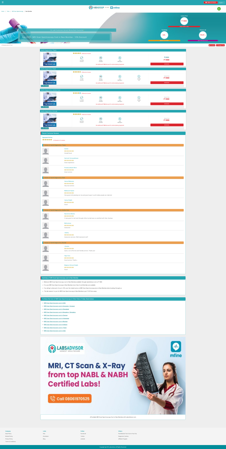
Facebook (83, 433)
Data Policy (8, 433)
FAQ (44, 433)
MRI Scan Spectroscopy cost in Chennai (55, 315)
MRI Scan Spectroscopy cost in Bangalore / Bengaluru (60, 312)
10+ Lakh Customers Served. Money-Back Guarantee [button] (67, 30)
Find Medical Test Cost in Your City (127, 433)
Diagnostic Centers (123, 436)
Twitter (82, 436)
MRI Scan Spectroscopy (17, 11)
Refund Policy (9, 436)
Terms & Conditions (10, 441)
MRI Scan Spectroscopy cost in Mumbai (55, 321)
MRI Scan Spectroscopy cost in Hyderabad (56, 318)
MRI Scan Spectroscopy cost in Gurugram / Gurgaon (59, 306)
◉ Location (212, 45)
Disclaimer (46, 436)
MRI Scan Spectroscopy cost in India (55, 331)
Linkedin (83, 439)
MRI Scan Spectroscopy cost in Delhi (55, 303)
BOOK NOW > (167, 64)
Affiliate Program (122, 439)
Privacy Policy (9, 439)
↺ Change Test (220, 45)
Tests (8, 11)
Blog (44, 439)
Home (2, 11)
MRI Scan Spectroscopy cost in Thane (55, 327)
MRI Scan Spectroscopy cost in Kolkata (55, 324)
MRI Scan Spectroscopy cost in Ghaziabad (56, 309)
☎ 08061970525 (210, 2)
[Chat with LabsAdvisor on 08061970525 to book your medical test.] (219, 9)
